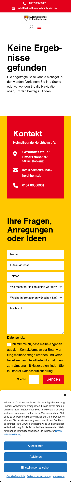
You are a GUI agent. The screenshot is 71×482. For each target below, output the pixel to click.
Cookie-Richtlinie (16, 476)
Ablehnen (36, 456)
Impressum (58, 476)
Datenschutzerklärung (39, 476)
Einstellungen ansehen (35, 467)
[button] (65, 395)
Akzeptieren (35, 445)
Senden (53, 380)
